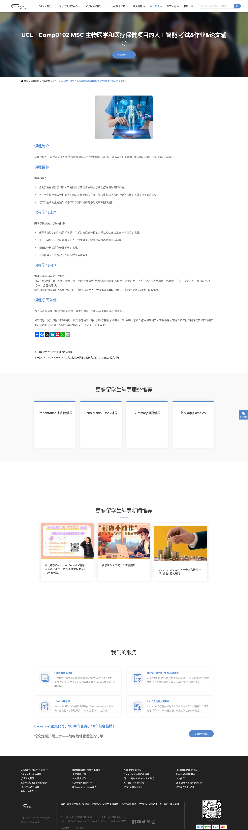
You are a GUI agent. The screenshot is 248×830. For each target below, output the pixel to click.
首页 (26, 81)
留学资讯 (156, 6)
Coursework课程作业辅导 (34, 769)
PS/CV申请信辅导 (30, 787)
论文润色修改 (79, 778)
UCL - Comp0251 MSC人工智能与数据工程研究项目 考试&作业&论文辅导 (80, 357)
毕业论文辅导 (46, 6)
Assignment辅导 (132, 769)
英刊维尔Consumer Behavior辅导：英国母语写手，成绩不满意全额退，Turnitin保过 (66, 569)
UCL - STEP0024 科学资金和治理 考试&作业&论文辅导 (180, 571)
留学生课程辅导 (94, 6)
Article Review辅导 (134, 782)
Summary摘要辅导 (147, 413)
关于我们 (173, 6)
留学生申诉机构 (85, 817)
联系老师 (188, 6)
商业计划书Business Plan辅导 (139, 778)
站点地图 (65, 827)
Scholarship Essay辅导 (101, 413)
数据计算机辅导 (29, 791)
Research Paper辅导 (186, 769)
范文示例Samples (193, 413)
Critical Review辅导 (31, 774)
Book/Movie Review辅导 (189, 782)
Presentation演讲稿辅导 (55, 413)
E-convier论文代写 (41, 817)
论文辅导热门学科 (185, 787)
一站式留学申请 (118, 6)
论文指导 (180, 778)
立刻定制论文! (201, 733)
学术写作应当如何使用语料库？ (58, 351)
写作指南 (46, 81)
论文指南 (139, 6)
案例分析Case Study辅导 (34, 782)
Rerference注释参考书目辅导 (87, 769)
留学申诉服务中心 (70, 6)
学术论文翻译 (27, 778)
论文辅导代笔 (79, 774)
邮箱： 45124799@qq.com (114, 817)
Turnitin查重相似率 (185, 774)
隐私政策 (80, 827)
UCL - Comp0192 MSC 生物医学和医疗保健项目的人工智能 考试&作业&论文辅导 (89, 81)
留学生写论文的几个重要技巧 (118, 565)
